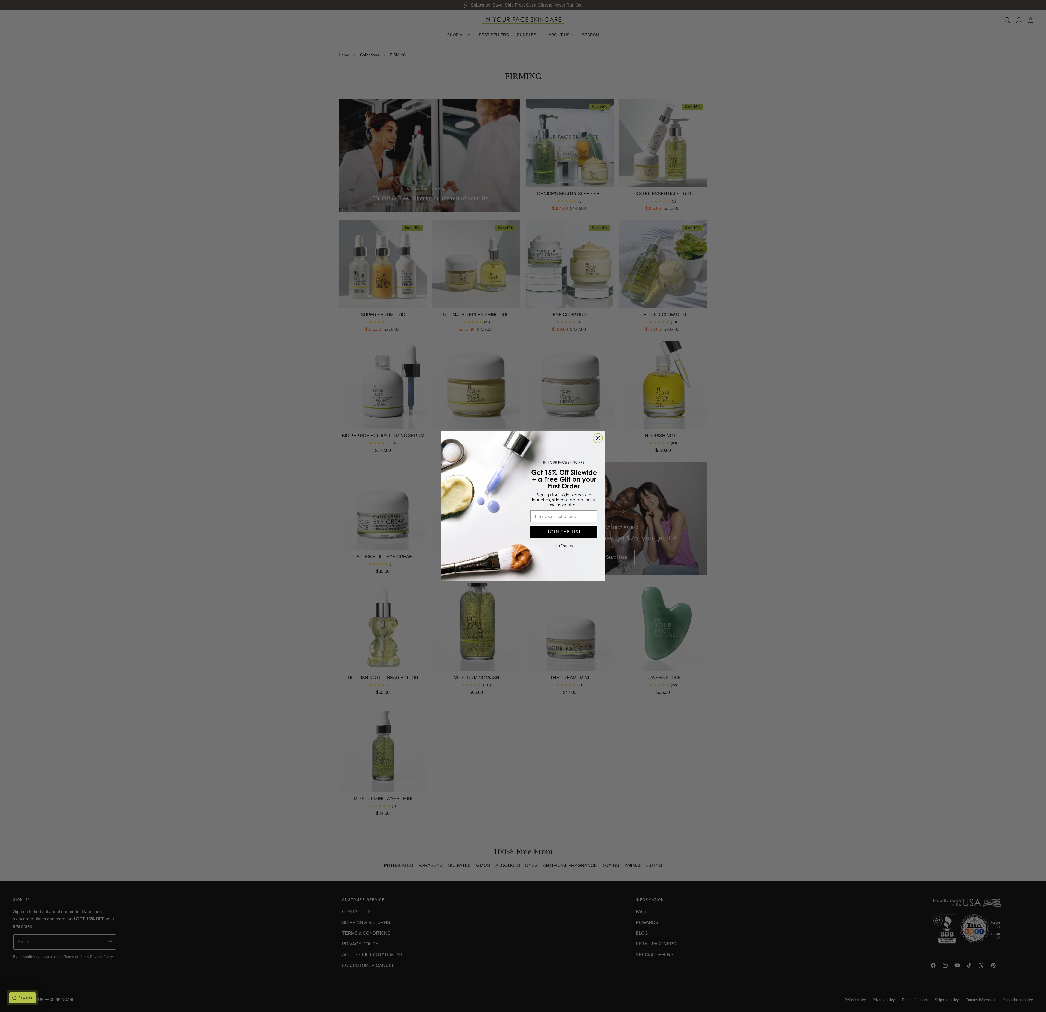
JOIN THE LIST (564, 531)
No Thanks (564, 545)
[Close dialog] (598, 438)
